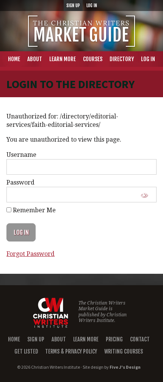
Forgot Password (30, 253)
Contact (140, 339)
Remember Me (33, 210)
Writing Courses (123, 351)
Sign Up (35, 339)
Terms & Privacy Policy (71, 351)
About (59, 339)
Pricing (114, 339)
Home (14, 339)
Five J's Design (125, 367)
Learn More (86, 339)
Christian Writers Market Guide (81, 31)
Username (21, 154)
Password (20, 182)
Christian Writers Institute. (102, 318)
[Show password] (144, 194)
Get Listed (26, 351)
